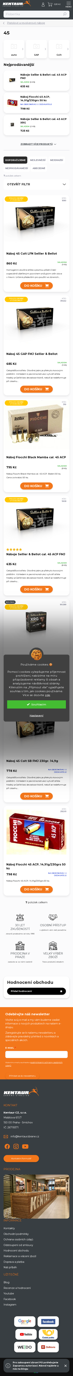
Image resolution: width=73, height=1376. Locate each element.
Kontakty (9, 1228)
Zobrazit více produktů (37, 144)
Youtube (9, 1293)
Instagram (10, 1304)
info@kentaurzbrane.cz (25, 1136)
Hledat (65, 14)
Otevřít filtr (18, 184)
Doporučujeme (15, 160)
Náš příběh (10, 1267)
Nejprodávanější (16, 168)
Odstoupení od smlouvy (18, 1245)
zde (47, 695)
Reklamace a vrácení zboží (20, 1256)
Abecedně (39, 168)
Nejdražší (56, 160)
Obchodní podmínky (16, 1234)
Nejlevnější (38, 160)
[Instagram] (15, 1146)
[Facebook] (7, 1146)
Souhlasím (38, 704)
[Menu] (68, 4)
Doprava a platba (14, 1261)
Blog (6, 1282)
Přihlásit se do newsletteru (22, 1075)
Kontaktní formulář (21, 1158)
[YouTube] (25, 1146)
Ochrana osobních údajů (18, 1239)
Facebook (10, 1299)
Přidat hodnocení (21, 991)
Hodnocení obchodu (16, 1250)
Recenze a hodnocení (17, 1288)
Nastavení (36, 715)
